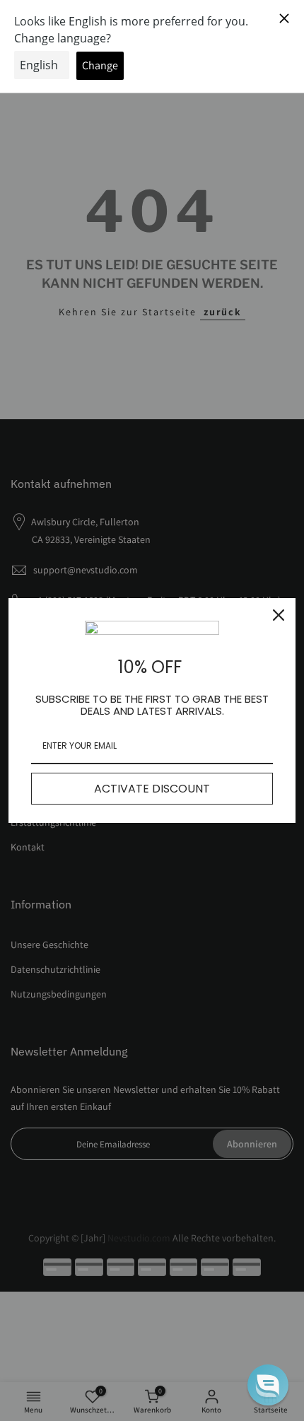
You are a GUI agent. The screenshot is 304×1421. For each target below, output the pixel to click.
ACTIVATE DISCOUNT (152, 788)
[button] (267, 1384)
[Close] (279, 615)
